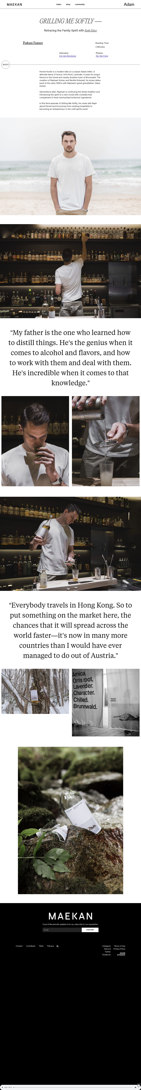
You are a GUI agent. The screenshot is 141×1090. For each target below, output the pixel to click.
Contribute (30, 946)
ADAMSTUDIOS (121, 954)
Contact (19, 946)
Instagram (106, 946)
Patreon (50, 946)
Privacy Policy (119, 949)
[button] (57, 946)
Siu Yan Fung (102, 56)
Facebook (106, 955)
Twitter (108, 952)
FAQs (41, 946)
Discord (107, 949)
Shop (68, 4)
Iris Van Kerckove (67, 56)
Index (58, 4)
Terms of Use (119, 946)
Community (80, 4)
